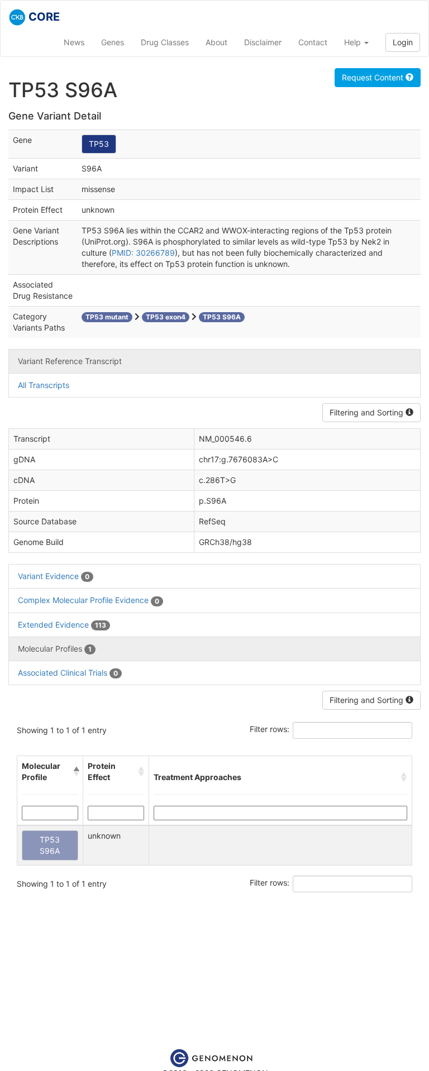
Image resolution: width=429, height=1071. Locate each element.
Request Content (374, 77)
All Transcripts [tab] (43, 385)
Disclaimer (263, 42)
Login (403, 42)
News (74, 42)
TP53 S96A (50, 845)
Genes (112, 42)
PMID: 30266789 (143, 252)
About (216, 42)
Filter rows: (269, 729)
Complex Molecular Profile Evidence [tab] (88, 600)
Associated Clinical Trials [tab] (68, 672)
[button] (75, 771)
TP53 (99, 144)
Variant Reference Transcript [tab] (70, 361)
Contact (312, 42)
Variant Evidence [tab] (53, 576)
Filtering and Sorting (368, 412)
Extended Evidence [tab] (62, 624)
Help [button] (353, 42)
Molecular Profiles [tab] (55, 648)
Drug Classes (165, 42)
